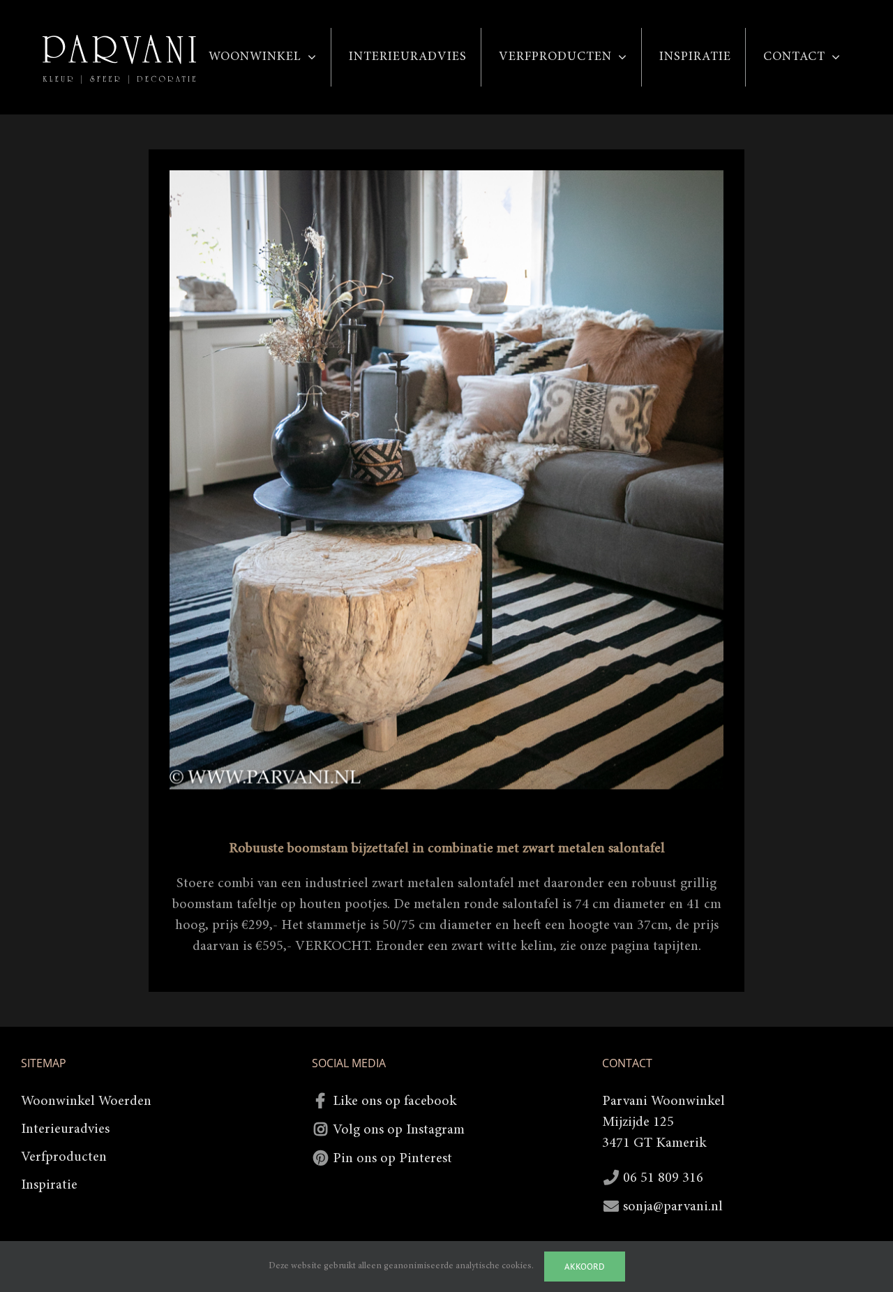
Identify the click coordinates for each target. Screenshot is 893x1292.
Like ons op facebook (394, 1101)
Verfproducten (64, 1157)
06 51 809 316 (663, 1178)
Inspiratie (49, 1185)
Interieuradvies (65, 1129)
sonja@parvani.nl (673, 1207)
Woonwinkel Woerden (86, 1101)
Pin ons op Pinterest (392, 1159)
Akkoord (584, 1266)
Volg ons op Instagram (399, 1130)
